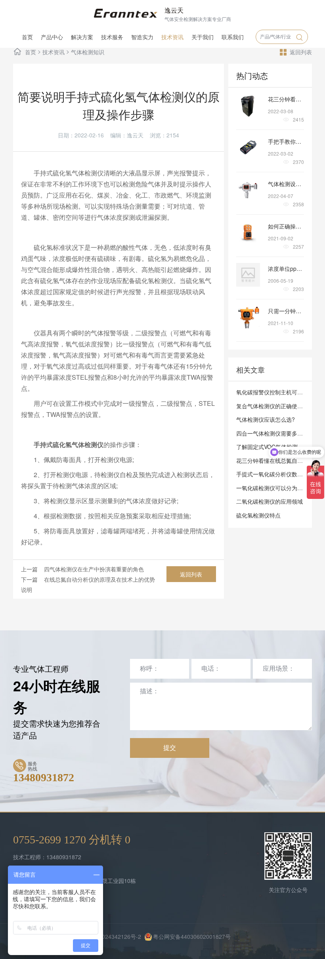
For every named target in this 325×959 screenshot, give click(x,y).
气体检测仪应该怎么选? (265, 419)
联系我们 (233, 37)
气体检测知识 (87, 52)
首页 (27, 37)
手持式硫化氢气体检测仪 (68, 172)
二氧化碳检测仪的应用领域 (269, 501)
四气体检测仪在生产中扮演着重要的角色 (94, 569)
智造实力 (142, 37)
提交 (169, 747)
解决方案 (82, 37)
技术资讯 (172, 37)
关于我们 (202, 37)
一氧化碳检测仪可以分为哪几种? (276, 488)
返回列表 (301, 52)
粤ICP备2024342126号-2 (109, 936)
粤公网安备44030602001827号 (192, 936)
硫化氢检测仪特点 (258, 515)
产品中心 (52, 37)
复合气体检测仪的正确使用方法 (275, 406)
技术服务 (112, 37)
